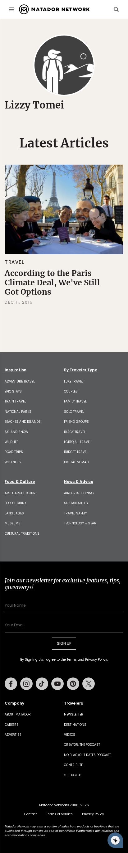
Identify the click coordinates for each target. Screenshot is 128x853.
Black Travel (75, 432)
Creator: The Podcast (82, 744)
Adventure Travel (20, 381)
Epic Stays (13, 391)
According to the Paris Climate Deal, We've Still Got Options (52, 282)
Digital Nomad (76, 462)
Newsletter (73, 714)
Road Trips (14, 452)
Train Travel (15, 401)
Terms (72, 659)
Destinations (75, 724)
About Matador (18, 714)
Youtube (57, 683)
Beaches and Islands (23, 421)
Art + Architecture (21, 493)
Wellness (13, 462)
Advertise (13, 734)
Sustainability (76, 503)
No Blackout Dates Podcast (87, 755)
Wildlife (11, 442)
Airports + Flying (79, 493)
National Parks (18, 411)
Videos (69, 734)
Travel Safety (75, 513)
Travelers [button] (73, 703)
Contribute (73, 765)
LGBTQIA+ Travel (77, 442)
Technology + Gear (80, 523)
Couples (71, 391)
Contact (30, 814)
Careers (12, 724)
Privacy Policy (96, 659)
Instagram (26, 683)
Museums (13, 523)
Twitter (88, 683)
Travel (15, 262)
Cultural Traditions (22, 533)
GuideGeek (72, 775)
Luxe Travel (73, 381)
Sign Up (64, 643)
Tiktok (42, 683)
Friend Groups (76, 421)
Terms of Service (59, 814)
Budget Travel (76, 452)
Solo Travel (74, 411)
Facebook (11, 683)
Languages (14, 513)
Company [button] (14, 703)
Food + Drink (15, 503)
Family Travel (75, 401)
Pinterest (73, 683)
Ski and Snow (16, 432)
